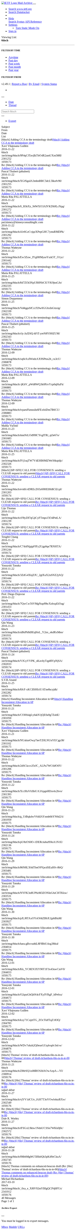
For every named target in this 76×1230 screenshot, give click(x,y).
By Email (34, 83)
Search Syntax (16, 21)
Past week (14, 63)
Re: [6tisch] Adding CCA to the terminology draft (35, 167)
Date (11, 101)
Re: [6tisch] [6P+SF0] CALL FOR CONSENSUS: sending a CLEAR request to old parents (37, 503)
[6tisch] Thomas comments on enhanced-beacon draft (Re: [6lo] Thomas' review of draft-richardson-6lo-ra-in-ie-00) (37, 1172)
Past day (13, 60)
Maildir (13, 1226)
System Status (49, 83)
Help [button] (11, 18)
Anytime (13, 57)
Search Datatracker (19, 12)
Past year (13, 70)
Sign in (12, 31)
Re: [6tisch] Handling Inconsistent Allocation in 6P (36, 726)
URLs (21, 1226)
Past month (14, 66)
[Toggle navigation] (34, 3)
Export (12, 120)
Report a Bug (19, 83)
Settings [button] (12, 24)
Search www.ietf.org (20, 8)
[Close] (2, 1215)
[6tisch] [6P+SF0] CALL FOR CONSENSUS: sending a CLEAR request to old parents (35, 475)
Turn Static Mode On (27, 27)
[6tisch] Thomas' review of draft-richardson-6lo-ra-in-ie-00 (36, 1058)
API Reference (33, 21)
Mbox (4, 1226)
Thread (12, 105)
